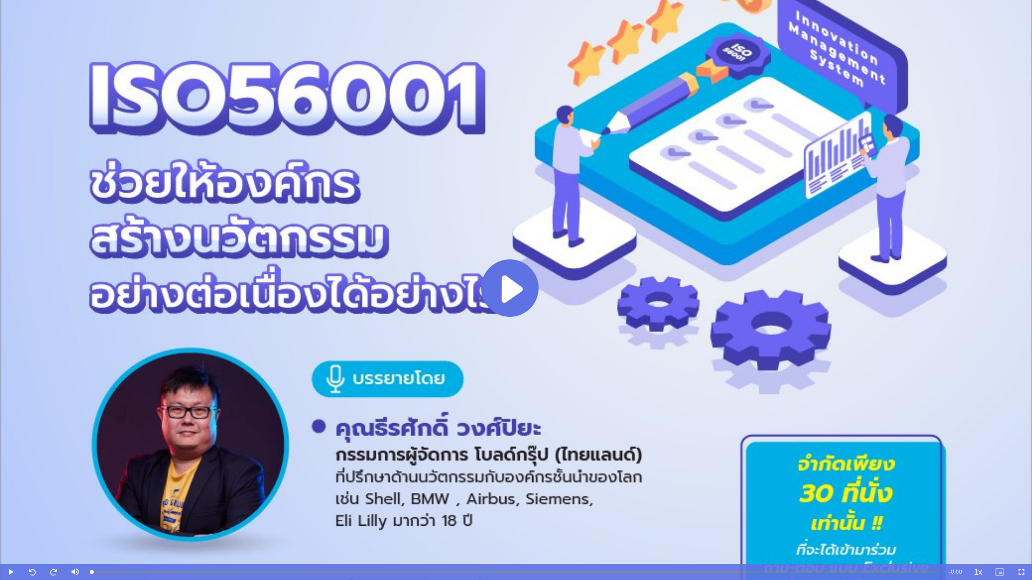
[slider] (514, 572)
